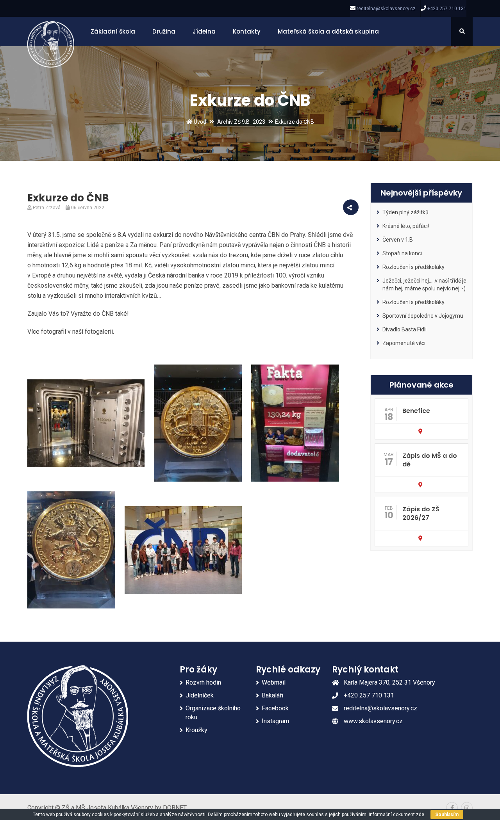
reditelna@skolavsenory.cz (386, 8)
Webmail (274, 682)
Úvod (199, 122)
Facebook (275, 708)
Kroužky (196, 730)
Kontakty (247, 31)
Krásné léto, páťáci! (405, 226)
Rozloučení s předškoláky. (413, 302)
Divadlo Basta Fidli (404, 329)
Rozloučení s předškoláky (413, 267)
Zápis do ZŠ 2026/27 (420, 513)
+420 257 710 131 (446, 8)
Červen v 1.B (397, 240)
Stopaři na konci (402, 253)
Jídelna (204, 31)
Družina (163, 31)
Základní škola (113, 31)
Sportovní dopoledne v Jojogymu (422, 316)
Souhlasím (447, 814)
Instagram (275, 721)
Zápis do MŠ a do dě (429, 460)
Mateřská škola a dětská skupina (328, 31)
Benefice (416, 410)
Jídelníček (200, 695)
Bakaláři (272, 695)
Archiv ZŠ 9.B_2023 (241, 122)
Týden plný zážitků (405, 212)
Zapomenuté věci (403, 343)
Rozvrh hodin (203, 682)
